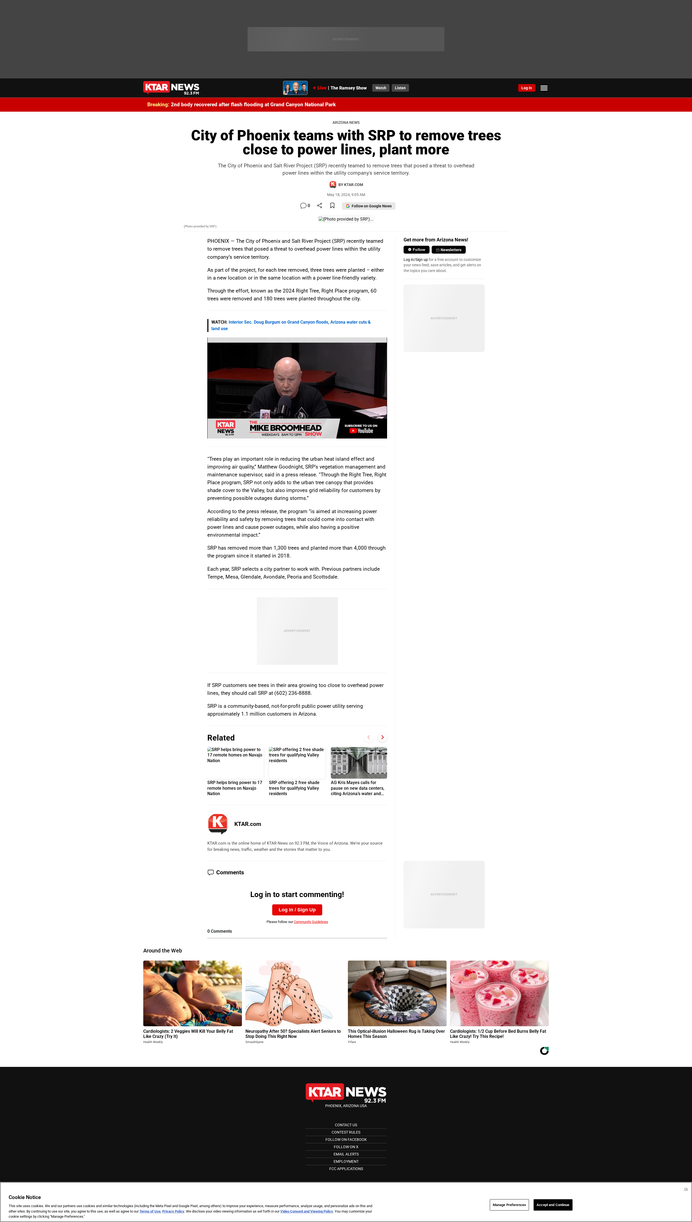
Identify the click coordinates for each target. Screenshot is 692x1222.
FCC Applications (346, 1169)
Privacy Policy (173, 1211)
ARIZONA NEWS (346, 122)
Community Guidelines (311, 922)
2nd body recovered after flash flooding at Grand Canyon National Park (253, 104)
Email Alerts (346, 1154)
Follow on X (346, 1147)
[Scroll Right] (382, 737)
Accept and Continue (553, 1205)
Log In (526, 88)
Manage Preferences (509, 1205)
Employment (346, 1161)
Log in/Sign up (416, 259)
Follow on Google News (372, 206)
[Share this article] (319, 206)
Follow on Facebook (346, 1139)
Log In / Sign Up (297, 909)
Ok (686, 1189)
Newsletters (451, 250)
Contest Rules (346, 1132)
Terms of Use (150, 1211)
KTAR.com (247, 824)
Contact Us (346, 1125)
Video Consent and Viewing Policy (306, 1211)
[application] (297, 388)
